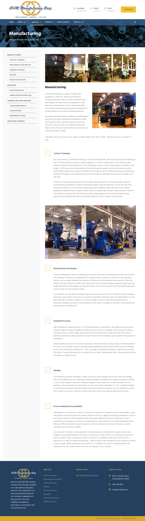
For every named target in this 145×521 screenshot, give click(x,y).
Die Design (11, 85)
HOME (11, 22)
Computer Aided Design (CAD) (20, 95)
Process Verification (17, 80)
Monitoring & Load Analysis (20, 65)
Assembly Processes (17, 70)
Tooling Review (15, 111)
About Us (21, 22)
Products (49, 22)
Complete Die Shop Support (19, 101)
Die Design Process (17, 90)
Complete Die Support (51, 498)
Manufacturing (14, 55)
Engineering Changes (18, 116)
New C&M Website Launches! (87, 475)
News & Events (63, 22)
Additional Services (16, 121)
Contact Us (128, 9)
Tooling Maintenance (18, 106)
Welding (13, 75)
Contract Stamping (17, 60)
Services (35, 22)
